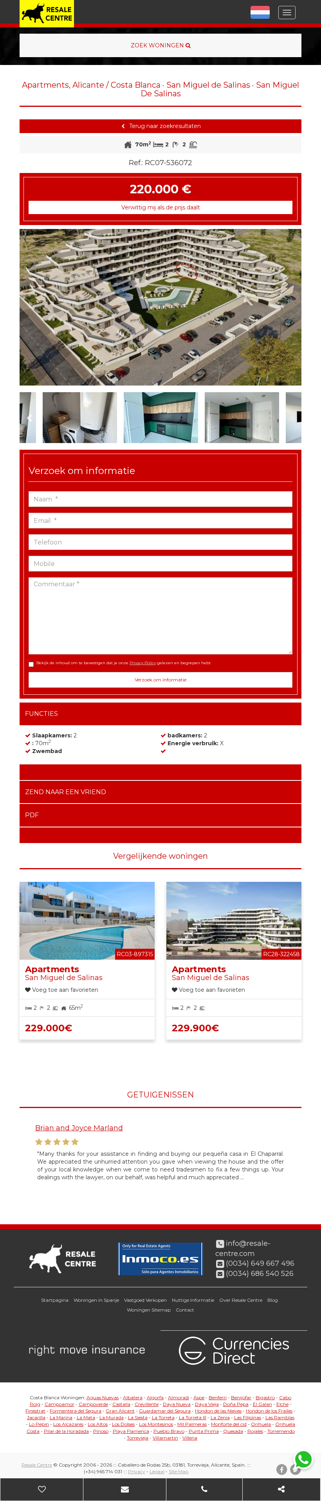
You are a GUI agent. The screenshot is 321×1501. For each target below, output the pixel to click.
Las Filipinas (247, 1417)
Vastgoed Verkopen (145, 1300)
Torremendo (281, 1431)
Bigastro (265, 1397)
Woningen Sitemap (149, 1310)
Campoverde (93, 1404)
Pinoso (100, 1431)
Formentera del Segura (75, 1411)
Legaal (157, 1471)
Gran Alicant (120, 1411)
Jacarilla (36, 1417)
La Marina (61, 1417)
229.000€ (48, 1028)
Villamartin (165, 1438)
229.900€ (195, 1028)
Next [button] (287, 307)
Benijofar (241, 1397)
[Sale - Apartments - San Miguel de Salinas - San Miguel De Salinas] (160, 307)
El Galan (262, 1404)
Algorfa (155, 1397)
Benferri (218, 1397)
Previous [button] (34, 307)
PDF (32, 815)
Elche (282, 1404)
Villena (189, 1438)
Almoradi (178, 1397)
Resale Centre (37, 1465)
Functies (41, 713)
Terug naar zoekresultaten (164, 126)
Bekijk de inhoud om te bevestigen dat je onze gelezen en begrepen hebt (123, 662)
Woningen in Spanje (96, 1300)
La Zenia (220, 1417)
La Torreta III (192, 1417)
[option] (160, 307)
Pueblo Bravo (168, 1431)
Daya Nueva (177, 1404)
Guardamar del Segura (165, 1411)
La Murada (111, 1417)
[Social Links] (282, 1489)
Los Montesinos (156, 1424)
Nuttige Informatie (193, 1300)
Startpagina (55, 1300)
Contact (185, 1310)
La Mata (86, 1417)
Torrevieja (137, 1438)
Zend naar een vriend (65, 792)
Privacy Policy (143, 662)
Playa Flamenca (131, 1431)
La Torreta (163, 1417)
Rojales (255, 1431)
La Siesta (138, 1417)
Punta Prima (204, 1431)
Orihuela (261, 1424)
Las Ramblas (279, 1417)
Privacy (136, 1471)
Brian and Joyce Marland (79, 1128)
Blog (272, 1300)
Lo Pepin (39, 1424)
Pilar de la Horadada (66, 1431)
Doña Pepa (236, 1404)
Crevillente (147, 1404)
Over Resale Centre (240, 1300)
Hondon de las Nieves (218, 1411)
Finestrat (35, 1411)
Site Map (178, 1471)
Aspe (198, 1397)
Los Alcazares (68, 1424)
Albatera (132, 1397)
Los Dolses (123, 1424)
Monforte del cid (229, 1424)
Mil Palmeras (192, 1424)
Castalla (121, 1404)
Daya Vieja (207, 1404)
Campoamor (59, 1404)
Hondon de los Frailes (269, 1411)
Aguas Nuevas (103, 1397)
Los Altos (98, 1424)
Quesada (233, 1431)
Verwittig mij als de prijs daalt (160, 207)
